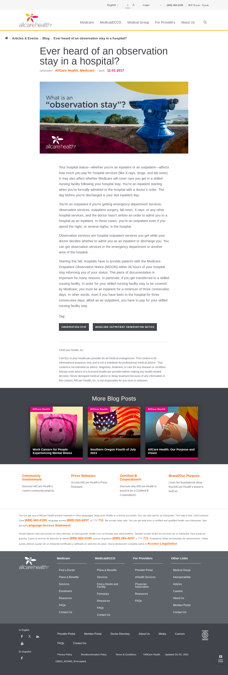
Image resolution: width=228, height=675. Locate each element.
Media (162, 633)
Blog (46, 38)
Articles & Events (25, 38)
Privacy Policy (64, 654)
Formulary (103, 593)
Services (64, 584)
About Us (178, 598)
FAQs (62, 605)
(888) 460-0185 (175, 5)
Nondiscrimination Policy (94, 654)
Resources (65, 598)
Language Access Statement (49, 525)
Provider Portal (144, 570)
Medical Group (181, 570)
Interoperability (182, 577)
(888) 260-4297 (78, 520)
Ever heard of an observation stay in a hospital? (90, 38)
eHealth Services (145, 577)
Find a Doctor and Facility (107, 585)
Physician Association (142, 585)
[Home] (35, 20)
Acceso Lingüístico (162, 543)
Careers (178, 591)
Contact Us (65, 612)
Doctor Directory (120, 633)
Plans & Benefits (69, 577)
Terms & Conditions (126, 654)
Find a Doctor (67, 570)
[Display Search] (205, 22)
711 (101, 520)
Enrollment (65, 591)
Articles (177, 584)
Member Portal (181, 605)
